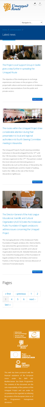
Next (39, 52)
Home (4, 30)
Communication (15, 30)
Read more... (37, 99)
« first (8, 293)
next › (32, 299)
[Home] (15, 7)
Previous (5, 52)
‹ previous (21, 293)
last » (7, 304)
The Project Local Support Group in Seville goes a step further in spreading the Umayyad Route (21, 68)
